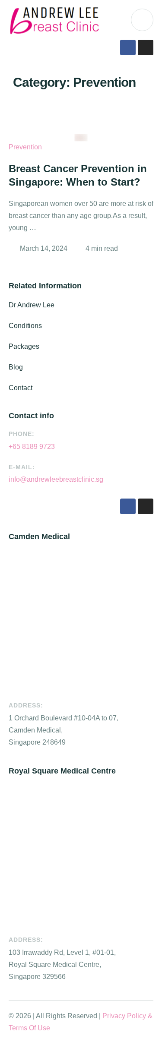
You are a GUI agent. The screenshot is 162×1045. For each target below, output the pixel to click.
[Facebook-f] (128, 47)
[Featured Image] (81, 137)
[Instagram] (145, 47)
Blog (16, 367)
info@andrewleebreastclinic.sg (56, 479)
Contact (20, 387)
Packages (24, 346)
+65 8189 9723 (32, 446)
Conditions (25, 325)
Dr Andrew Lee (31, 305)
